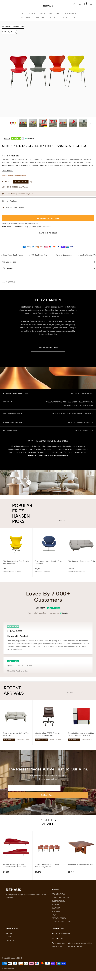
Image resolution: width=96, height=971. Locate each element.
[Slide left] (6, 123)
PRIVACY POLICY (59, 918)
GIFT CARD (40, 17)
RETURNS (56, 911)
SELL (73, 17)
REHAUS (48, 5)
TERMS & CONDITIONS (61, 922)
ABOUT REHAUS (46, 13)
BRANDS (9, 937)
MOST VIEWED (26, 17)
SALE (58, 13)
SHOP (31, 13)
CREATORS (10, 940)
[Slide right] (90, 123)
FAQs (54, 915)
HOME (22, 13)
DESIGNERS (54, 17)
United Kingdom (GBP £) (12, 958)
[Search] (91, 4)
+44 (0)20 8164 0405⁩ (61, 933)
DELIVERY (56, 908)
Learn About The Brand (48, 348)
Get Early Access (48, 795)
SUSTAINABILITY (58, 901)
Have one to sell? (48, 233)
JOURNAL (56, 904)
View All (62, 520)
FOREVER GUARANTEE (61, 897)
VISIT (65, 17)
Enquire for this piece (48, 218)
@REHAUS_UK (58, 938)
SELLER (9, 933)
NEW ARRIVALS (70, 13)
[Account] (75, 4)
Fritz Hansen (21, 176)
